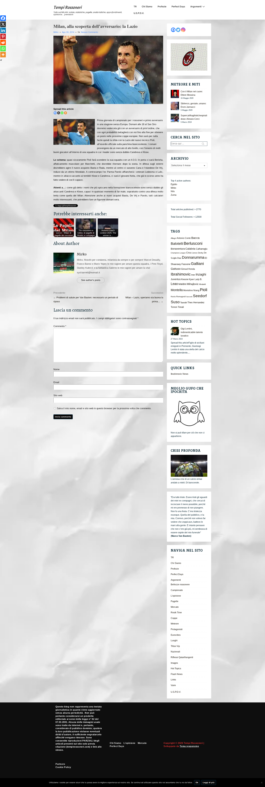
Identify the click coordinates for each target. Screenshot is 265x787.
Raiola (173, 297)
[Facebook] (55, 112)
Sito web (57, 395)
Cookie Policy (63, 767)
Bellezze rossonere (180, 584)
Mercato (175, 607)
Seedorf (200, 296)
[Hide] (1, 60)
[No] (261, 782)
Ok (197, 782)
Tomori (174, 307)
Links (173, 679)
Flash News (176, 674)
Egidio (174, 184)
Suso (175, 302)
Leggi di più (208, 782)
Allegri (173, 238)
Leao (174, 284)
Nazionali (175, 651)
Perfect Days (178, 6)
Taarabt (183, 302)
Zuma (173, 195)
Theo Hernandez (195, 302)
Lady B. (198, 279)
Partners (60, 764)
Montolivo (188, 290)
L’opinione (176, 596)
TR (135, 6)
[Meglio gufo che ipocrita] (189, 413)
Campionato (177, 590)
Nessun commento (89, 32)
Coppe (174, 618)
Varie (173, 685)
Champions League (178, 253)
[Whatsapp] (62, 112)
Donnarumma (193, 257)
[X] (58, 112)
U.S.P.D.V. (139, 13)
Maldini (182, 284)
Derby (200, 253)
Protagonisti (176, 629)
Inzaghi (201, 274)
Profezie (162, 6)
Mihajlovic (193, 284)
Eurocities (176, 635)
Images (174, 663)
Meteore (175, 623)
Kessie (184, 279)
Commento (59, 326)
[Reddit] (3, 42)
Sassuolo (189, 296)
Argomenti (196, 6)
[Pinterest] (3, 36)
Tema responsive (189, 746)
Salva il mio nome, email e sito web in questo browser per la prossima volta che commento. (104, 408)
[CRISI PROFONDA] (189, 466)
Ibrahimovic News (179, 374)
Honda (191, 269)
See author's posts (90, 280)
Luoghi (174, 640)
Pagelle (174, 601)
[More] (65, 112)
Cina (188, 253)
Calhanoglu (201, 249)
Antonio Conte (184, 238)
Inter (193, 275)
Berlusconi (193, 243)
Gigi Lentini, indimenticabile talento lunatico (192, 332)
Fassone (185, 264)
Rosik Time (176, 612)
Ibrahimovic (181, 274)
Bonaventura (178, 248)
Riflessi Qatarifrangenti (182, 657)
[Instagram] (183, 30)
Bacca (195, 238)
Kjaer (191, 279)
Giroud (184, 269)
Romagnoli (181, 297)
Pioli (203, 290)
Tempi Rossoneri (67, 7)
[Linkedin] (3, 30)
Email (56, 382)
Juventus (176, 279)
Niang (196, 290)
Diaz (179, 258)
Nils (173, 191)
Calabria (190, 248)
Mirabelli (202, 284)
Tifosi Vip (175, 646)
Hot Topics (176, 668)
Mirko (82, 254)
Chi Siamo (147, 6)
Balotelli (177, 243)
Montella (177, 290)
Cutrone (194, 253)
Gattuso (176, 268)
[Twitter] (178, 30)
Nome (56, 369)
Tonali (181, 307)
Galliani (197, 263)
